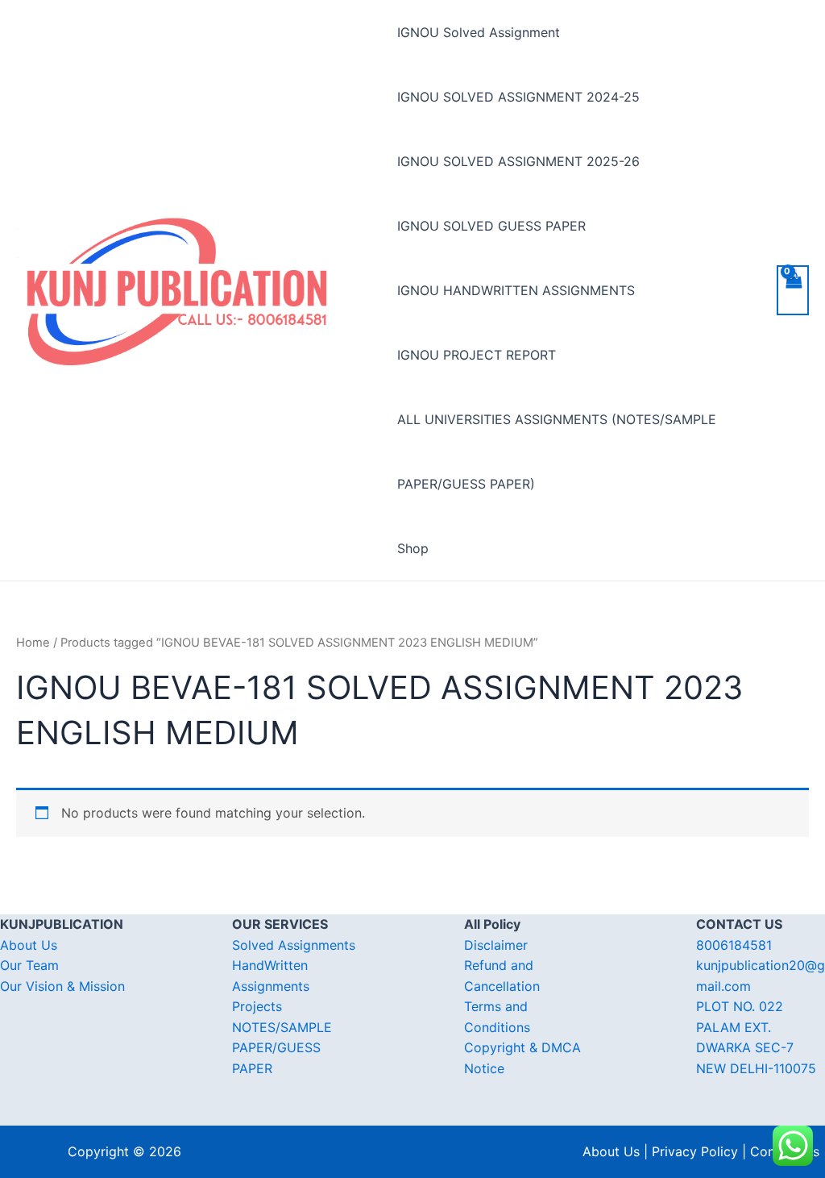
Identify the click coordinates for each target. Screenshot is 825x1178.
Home (33, 642)
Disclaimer (496, 945)
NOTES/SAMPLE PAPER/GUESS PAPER (282, 1047)
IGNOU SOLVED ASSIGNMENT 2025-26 (518, 161)
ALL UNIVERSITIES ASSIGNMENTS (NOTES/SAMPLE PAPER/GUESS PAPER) (556, 451)
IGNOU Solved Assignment (478, 32)
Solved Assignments (293, 945)
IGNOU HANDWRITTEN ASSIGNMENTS (516, 290)
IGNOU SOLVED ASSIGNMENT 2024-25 (518, 97)
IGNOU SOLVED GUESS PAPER (491, 226)
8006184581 (734, 945)
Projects (257, 1006)
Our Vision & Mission (62, 986)
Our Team (29, 965)
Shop (413, 548)
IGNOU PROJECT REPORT (476, 355)
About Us (28, 945)
